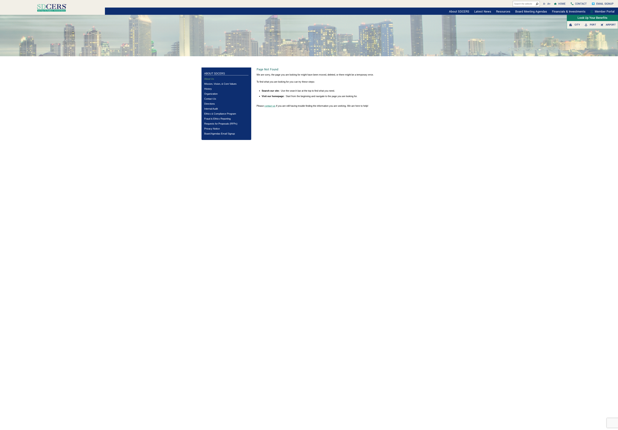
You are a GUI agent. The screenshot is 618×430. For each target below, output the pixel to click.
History (208, 88)
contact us (269, 105)
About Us (209, 78)
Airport (610, 25)
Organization (211, 93)
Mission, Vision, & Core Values (220, 83)
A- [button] (544, 4)
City (577, 25)
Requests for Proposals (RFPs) (220, 123)
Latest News (482, 11)
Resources (503, 11)
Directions (209, 103)
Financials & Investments (569, 11)
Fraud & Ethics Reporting (217, 118)
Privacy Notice (212, 128)
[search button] (537, 3)
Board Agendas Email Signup (219, 133)
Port (592, 25)
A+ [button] (549, 4)
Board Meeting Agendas (531, 11)
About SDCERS (459, 11)
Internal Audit (211, 108)
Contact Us (210, 98)
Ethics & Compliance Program (220, 113)
